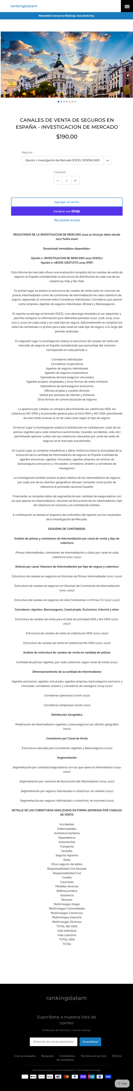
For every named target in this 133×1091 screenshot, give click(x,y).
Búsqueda (47, 1056)
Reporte (27, 152)
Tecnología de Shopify (89, 1070)
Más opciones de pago (67, 220)
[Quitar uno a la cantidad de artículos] (58, 180)
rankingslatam (23, 6)
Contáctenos (67, 1056)
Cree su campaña (24, 1056)
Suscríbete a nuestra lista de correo (66, 1019)
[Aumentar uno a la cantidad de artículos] (75, 180)
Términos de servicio (93, 1056)
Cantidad (59, 172)
